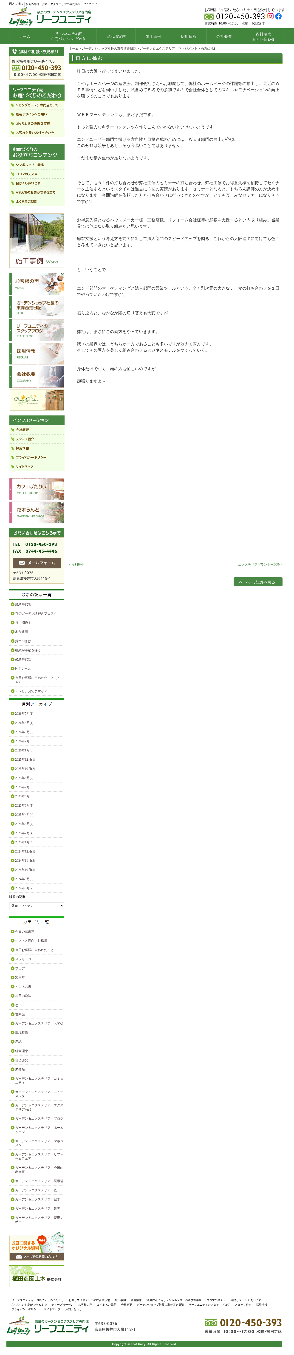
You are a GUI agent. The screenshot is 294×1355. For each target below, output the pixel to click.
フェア (20, 968)
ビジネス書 (23, 986)
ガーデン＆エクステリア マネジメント (169, 48)
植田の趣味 (23, 996)
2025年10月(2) (25, 769)
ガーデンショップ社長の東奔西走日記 (109, 48)
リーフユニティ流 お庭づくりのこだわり (37, 1300)
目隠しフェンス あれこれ (246, 1300)
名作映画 (21, 632)
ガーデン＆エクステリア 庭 (36, 1190)
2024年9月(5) (24, 879)
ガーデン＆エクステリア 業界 (37, 1208)
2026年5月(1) (24, 723)
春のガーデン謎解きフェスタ (36, 613)
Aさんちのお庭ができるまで (29, 1304)
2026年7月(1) (24, 713)
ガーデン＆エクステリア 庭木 (37, 1199)
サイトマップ (52, 1309)
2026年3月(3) (24, 732)
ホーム (74, 48)
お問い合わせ (73, 1309)
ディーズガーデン (62, 1304)
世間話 (20, 1014)
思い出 (20, 1005)
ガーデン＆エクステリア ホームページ (39, 1130)
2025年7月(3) (24, 787)
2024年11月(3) (25, 860)
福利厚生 (77, 564)
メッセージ (23, 959)
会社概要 (126, 1304)
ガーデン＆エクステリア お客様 (39, 1023)
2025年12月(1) (25, 759)
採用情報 (261, 1304)
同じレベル (23, 668)
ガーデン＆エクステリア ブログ (39, 1118)
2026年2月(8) (24, 741)
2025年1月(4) (24, 842)
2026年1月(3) (24, 750)
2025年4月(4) (24, 814)
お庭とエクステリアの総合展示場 (89, 1300)
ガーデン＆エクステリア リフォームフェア (39, 1156)
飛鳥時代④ (23, 604)
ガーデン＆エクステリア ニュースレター (39, 1094)
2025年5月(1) (24, 805)
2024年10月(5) (25, 870)
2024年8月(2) (24, 888)
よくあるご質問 (106, 1304)
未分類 (20, 1069)
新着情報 (136, 1300)
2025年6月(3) (24, 796)
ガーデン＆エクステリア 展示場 (39, 1181)
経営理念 (21, 1051)
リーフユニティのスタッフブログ (209, 1304)
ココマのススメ (216, 1300)
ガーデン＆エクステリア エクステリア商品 (39, 1107)
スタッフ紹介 (243, 1304)
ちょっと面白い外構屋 (31, 941)
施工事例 (120, 1300)
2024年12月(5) (25, 851)
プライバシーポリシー (25, 1309)
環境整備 (21, 1032)
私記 (18, 1042)
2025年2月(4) (24, 833)
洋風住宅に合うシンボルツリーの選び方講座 (174, 1300)
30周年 (20, 977)
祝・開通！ (23, 622)
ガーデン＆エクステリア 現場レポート (39, 1220)
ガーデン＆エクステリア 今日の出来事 (39, 1170)
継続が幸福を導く (28, 650)
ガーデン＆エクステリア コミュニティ (39, 1080)
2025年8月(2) (24, 778)
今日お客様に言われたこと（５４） (37, 680)
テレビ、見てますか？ (31, 691)
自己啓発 (21, 1060)
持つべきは (23, 641)
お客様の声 (85, 1304)
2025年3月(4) (24, 824)
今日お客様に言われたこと (34, 950)
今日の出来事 (24, 931)
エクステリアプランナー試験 (259, 564)
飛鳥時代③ (23, 659)
